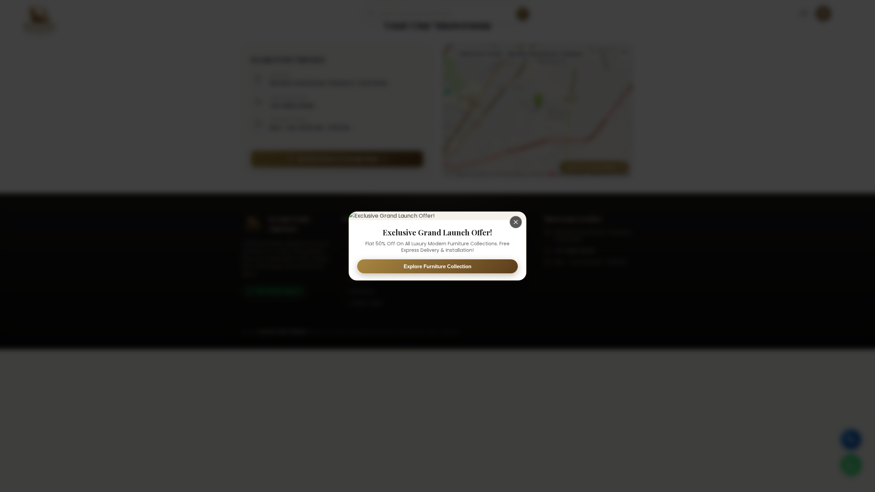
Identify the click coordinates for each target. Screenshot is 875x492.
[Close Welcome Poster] (516, 222)
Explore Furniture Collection (437, 266)
